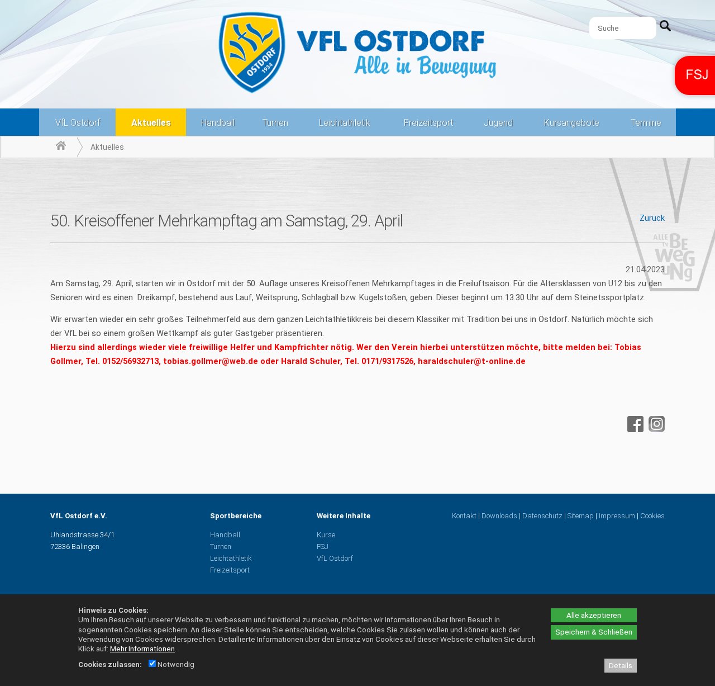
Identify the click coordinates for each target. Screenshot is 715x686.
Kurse (326, 535)
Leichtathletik (344, 122)
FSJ (322, 546)
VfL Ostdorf (77, 122)
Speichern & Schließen (593, 632)
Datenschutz (542, 516)
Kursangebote (571, 122)
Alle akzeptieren (593, 615)
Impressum (617, 516)
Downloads (499, 516)
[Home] (61, 147)
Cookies (652, 516)
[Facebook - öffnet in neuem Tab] (634, 429)
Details (620, 665)
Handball (218, 122)
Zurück (652, 218)
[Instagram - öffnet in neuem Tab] (655, 429)
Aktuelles (151, 122)
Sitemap (581, 516)
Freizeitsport (428, 122)
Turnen (275, 122)
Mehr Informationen (142, 649)
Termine (646, 122)
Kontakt (464, 516)
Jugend (498, 122)
